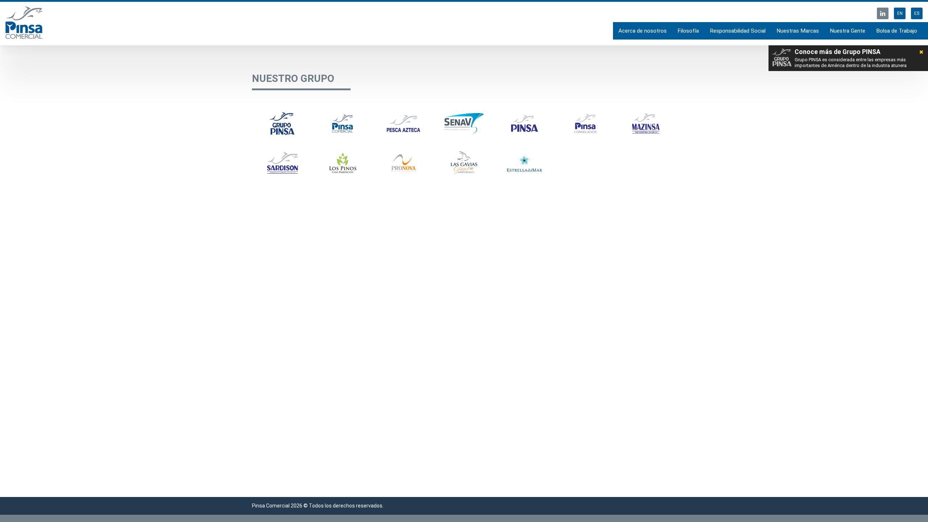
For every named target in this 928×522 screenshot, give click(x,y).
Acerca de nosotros (642, 31)
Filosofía (688, 31)
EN (900, 13)
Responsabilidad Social (738, 31)
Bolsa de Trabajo (896, 31)
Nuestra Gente (847, 31)
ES (916, 13)
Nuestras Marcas (797, 31)
